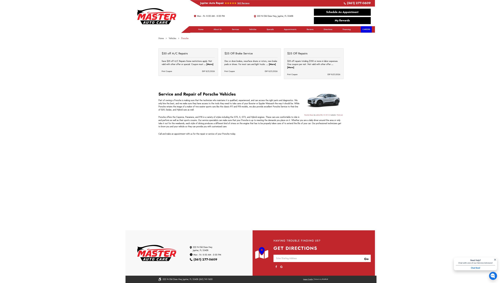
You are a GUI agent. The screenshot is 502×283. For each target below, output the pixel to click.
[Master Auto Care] (156, 16)
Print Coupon (167, 71)
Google (281, 266)
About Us (218, 29)
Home (200, 29)
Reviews (310, 29)
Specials (270, 29)
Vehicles (252, 29)
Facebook (276, 266)
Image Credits (308, 279)
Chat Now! (475, 267)
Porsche (185, 38)
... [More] (208, 64)
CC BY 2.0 (327, 115)
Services (235, 29)
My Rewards (342, 20)
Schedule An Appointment (342, 12)
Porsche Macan (309, 115)
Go (365, 258)
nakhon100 (319, 115)
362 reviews (243, 3)
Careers (366, 29)
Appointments (290, 29)
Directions (328, 29)
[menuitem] (200, 29)
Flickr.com (340, 115)
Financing (347, 29)
